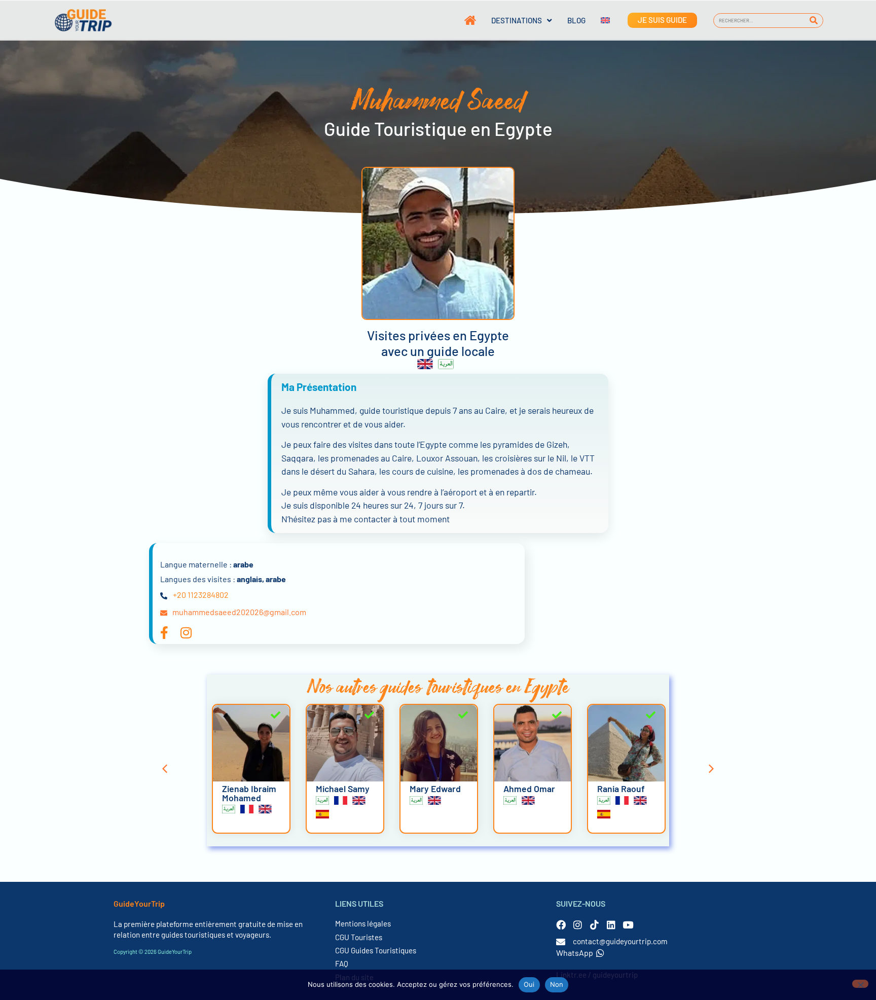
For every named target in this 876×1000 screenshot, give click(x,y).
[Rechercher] (814, 20)
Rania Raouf (621, 788)
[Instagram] (577, 925)
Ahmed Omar (529, 788)
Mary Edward (435, 788)
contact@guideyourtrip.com (620, 941)
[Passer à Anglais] (598, 20)
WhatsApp (574, 952)
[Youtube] (628, 925)
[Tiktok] (594, 925)
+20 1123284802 (201, 594)
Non (557, 984)
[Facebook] (561, 925)
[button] (164, 768)
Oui (529, 984)
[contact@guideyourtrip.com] (560, 941)
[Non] (860, 984)
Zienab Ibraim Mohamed (249, 793)
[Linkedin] (611, 925)
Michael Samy (343, 788)
